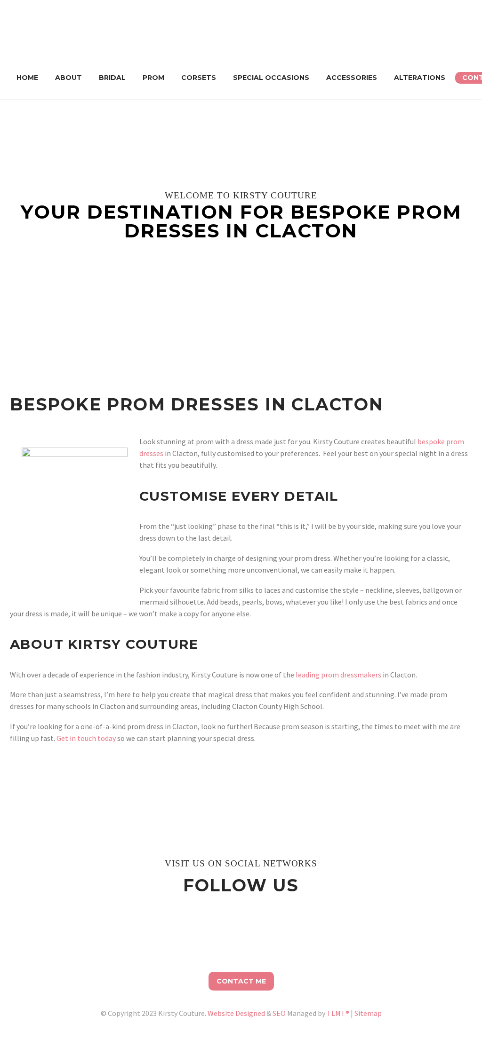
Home (27, 77)
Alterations (419, 77)
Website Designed (236, 1013)
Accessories (351, 77)
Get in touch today (86, 738)
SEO (279, 1013)
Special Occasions (271, 77)
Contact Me (241, 981)
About (68, 77)
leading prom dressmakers (338, 674)
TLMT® (338, 1013)
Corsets (198, 77)
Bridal (112, 77)
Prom (153, 77)
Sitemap (368, 1013)
